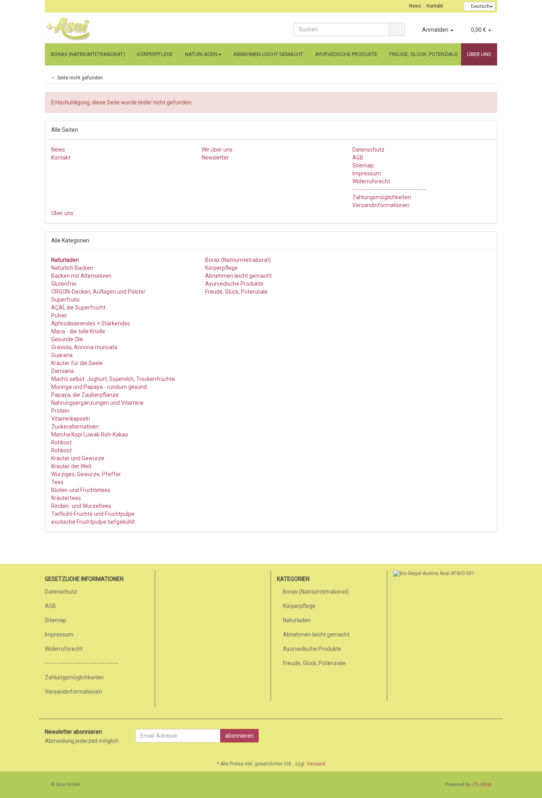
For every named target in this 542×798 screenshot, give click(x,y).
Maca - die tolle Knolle (78, 331)
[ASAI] (116, 28)
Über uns (479, 54)
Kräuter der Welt (71, 466)
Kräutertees (66, 498)
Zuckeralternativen (75, 426)
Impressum (366, 173)
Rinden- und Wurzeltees (81, 506)
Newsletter (215, 157)
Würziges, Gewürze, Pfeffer (86, 474)
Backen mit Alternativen (81, 276)
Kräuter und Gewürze (77, 458)
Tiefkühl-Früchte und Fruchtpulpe (93, 514)
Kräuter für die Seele (77, 363)
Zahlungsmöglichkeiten (381, 197)
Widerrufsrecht (371, 181)
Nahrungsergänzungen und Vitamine (97, 403)
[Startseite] (46, 78)
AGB (357, 157)
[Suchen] (397, 29)
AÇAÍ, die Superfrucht (78, 307)
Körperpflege (155, 54)
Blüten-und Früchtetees (80, 490)
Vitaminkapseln (70, 418)
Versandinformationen (380, 205)
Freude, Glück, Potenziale (423, 54)
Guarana (62, 355)
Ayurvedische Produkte (346, 54)
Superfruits (65, 299)
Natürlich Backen (72, 268)
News (415, 6)
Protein (60, 411)
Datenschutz (368, 149)
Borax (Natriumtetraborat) (88, 54)
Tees (57, 482)
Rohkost (61, 442)
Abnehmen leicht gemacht (268, 54)
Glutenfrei (63, 284)
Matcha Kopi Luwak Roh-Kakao (89, 434)
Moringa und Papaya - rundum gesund (99, 387)
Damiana (62, 371)
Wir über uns (217, 149)
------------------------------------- (389, 189)
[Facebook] (492, 736)
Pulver (59, 315)
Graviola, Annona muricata (84, 347)
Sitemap (363, 165)
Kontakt (435, 6)
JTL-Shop (481, 784)
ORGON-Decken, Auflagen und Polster (98, 291)
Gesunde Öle (67, 339)
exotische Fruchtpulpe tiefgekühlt (93, 522)
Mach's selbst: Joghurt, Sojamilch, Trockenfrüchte (113, 379)
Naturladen (201, 54)
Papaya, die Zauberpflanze (85, 395)
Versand (316, 764)
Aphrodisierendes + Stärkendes (90, 323)
